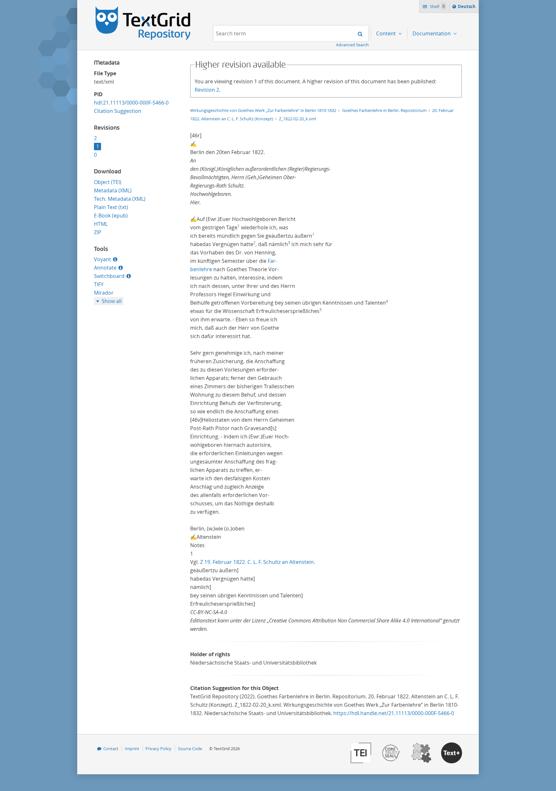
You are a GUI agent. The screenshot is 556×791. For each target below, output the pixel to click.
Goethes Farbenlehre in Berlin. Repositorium (385, 110)
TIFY (99, 284)
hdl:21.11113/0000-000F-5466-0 (131, 102)
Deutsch (467, 8)
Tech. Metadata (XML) (119, 198)
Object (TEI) (107, 182)
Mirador (104, 292)
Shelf (437, 6)
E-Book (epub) (111, 215)
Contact (110, 748)
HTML (101, 223)
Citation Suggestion (117, 111)
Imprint (132, 748)
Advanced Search (352, 45)
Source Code (190, 748)
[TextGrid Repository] (143, 8)
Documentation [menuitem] (432, 33)
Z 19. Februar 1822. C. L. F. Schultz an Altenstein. (257, 562)
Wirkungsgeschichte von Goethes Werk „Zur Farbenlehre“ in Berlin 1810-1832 (263, 110)
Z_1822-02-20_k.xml (297, 119)
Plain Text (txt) (111, 207)
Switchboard (109, 276)
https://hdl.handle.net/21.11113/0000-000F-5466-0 (393, 713)
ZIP (97, 232)
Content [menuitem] (386, 33)
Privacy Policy (158, 748)
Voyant (102, 259)
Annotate (105, 267)
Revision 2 (207, 89)
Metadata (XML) (113, 190)
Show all (112, 301)
